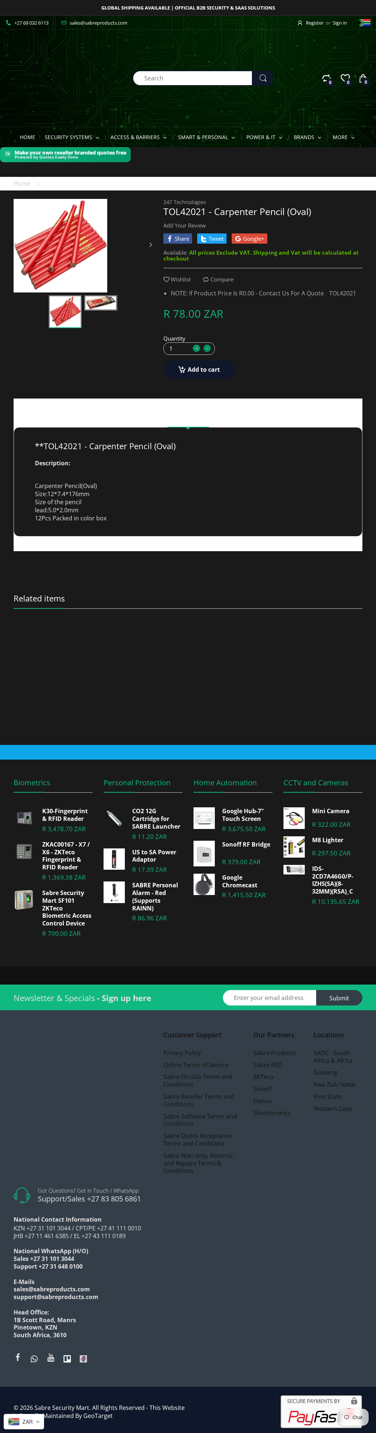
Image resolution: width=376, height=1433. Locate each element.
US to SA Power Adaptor (154, 856)
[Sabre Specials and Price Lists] (83, 1358)
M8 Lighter (327, 840)
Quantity (174, 338)
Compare (222, 279)
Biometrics (32, 783)
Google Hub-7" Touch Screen (243, 815)
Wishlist (181, 279)
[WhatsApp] (34, 1358)
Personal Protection (137, 783)
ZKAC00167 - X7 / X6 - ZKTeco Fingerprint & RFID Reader (66, 856)
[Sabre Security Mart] (46, 77)
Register (315, 22)
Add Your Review (184, 225)
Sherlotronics (297, 630)
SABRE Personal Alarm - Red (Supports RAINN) (155, 896)
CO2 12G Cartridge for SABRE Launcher (156, 818)
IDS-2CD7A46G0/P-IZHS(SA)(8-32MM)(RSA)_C (332, 880)
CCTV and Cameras (315, 783)
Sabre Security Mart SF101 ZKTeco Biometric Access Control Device (66, 908)
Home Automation (225, 783)
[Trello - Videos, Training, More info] (67, 1358)
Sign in (340, 22)
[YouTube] (51, 1357)
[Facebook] (18, 1357)
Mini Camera (331, 811)
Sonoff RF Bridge (246, 844)
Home (22, 183)
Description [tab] (188, 417)
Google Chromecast (239, 881)
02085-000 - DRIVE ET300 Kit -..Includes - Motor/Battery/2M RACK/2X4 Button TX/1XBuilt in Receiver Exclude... (232, 640)
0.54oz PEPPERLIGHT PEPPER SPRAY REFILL (57, 640)
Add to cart (204, 369)
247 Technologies (184, 202)
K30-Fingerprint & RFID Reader (65, 815)
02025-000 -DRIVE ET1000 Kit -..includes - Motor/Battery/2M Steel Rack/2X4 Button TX (144, 640)
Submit (339, 998)
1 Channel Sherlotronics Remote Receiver (319, 640)
